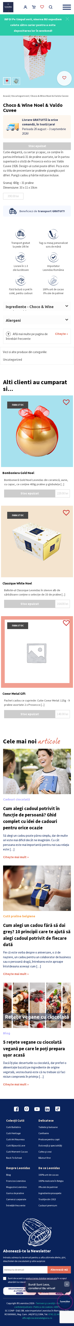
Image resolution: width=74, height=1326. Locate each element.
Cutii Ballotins (13, 1127)
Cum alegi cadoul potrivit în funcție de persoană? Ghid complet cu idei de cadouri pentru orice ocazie (31, 818)
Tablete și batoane (48, 1127)
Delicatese (46, 1120)
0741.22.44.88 (55, 1314)
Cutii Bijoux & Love (15, 1145)
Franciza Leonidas (16, 1180)
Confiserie (43, 1133)
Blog (6, 1033)
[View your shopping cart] (33, 7)
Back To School (14, 1157)
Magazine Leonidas (16, 1187)
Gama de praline (15, 1193)
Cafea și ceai (45, 1151)
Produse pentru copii (49, 1139)
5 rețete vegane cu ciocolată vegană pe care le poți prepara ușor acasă (34, 1048)
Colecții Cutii (15, 1120)
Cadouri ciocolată (16, 799)
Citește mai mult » (16, 857)
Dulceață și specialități (50, 1145)
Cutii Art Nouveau (15, 1139)
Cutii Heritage (13, 1133)
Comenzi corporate (16, 1199)
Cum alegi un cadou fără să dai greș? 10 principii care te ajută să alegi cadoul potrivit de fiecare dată (37, 935)
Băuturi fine (44, 1157)
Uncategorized (20, 95)
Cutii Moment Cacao (17, 1151)
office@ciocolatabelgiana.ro (37, 1317)
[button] (67, 18)
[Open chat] (65, 1302)
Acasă (6, 95)
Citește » (61, 334)
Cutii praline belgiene (19, 916)
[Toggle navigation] (67, 7)
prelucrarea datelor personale (41, 1278)
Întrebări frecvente (15, 1205)
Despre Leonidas (18, 1168)
